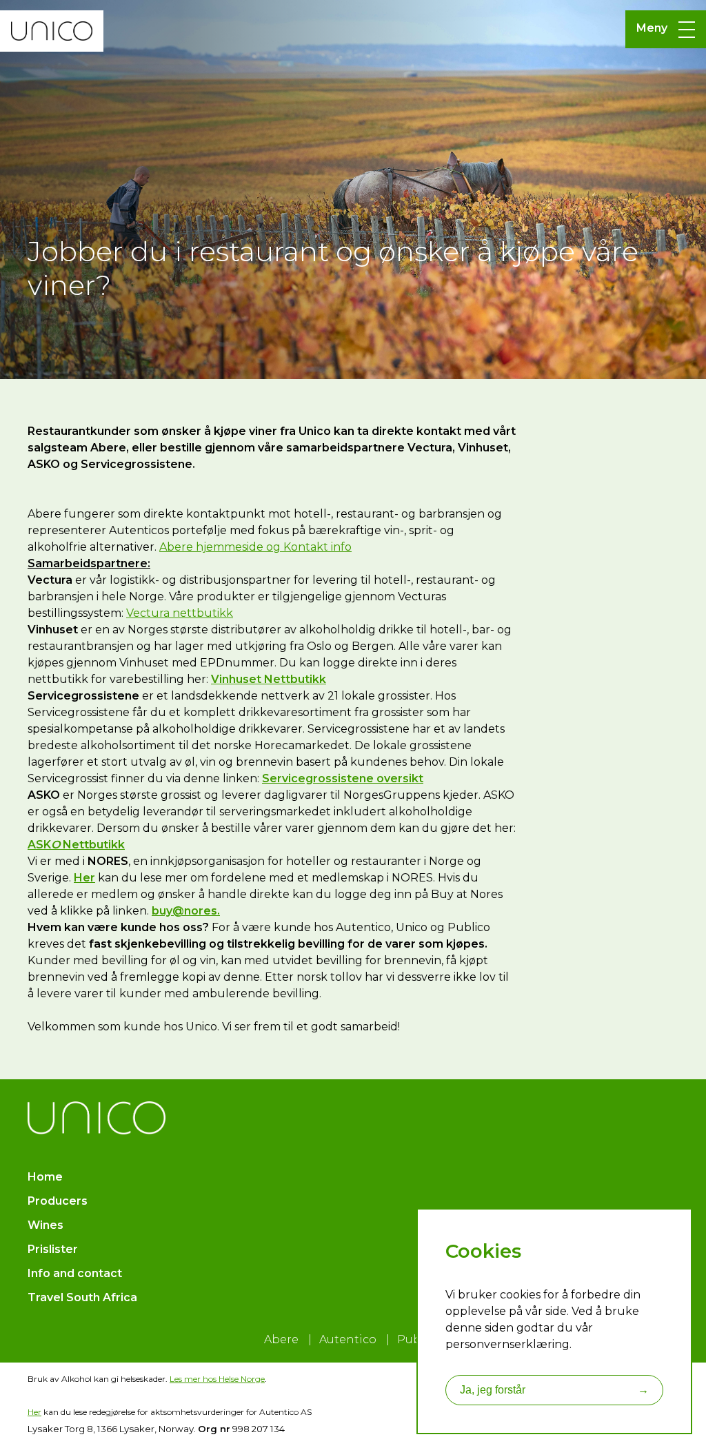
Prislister (53, 1249)
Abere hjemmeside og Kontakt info (255, 546)
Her (34, 1412)
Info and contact (75, 1273)
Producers (58, 1200)
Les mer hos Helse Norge (217, 1379)
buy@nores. (186, 910)
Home (45, 1176)
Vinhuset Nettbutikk (268, 679)
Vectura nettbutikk (179, 613)
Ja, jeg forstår (554, 1390)
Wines (45, 1225)
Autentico (347, 1339)
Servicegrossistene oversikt (342, 778)
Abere (281, 1339)
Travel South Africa (82, 1297)
